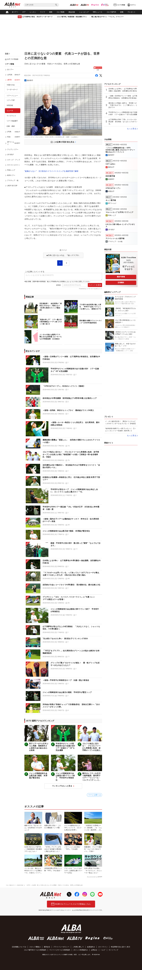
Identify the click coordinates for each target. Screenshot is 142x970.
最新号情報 (121, 277)
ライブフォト (11, 116)
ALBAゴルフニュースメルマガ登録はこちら (73, 904)
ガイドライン (103, 947)
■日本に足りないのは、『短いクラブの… (63, 255)
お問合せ (94, 950)
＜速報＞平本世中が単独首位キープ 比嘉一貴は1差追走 (66, 680)
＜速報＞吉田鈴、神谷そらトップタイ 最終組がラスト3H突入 (68, 410)
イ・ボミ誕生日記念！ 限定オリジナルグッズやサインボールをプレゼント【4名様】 (120, 422)
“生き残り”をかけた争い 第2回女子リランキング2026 (65, 638)
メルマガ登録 (121, 5)
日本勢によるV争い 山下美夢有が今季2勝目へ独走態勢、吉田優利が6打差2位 (122, 90)
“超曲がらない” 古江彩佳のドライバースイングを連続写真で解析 (51, 171)
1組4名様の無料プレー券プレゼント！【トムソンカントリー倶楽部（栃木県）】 (120, 430)
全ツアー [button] (15, 12)
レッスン (33, 12)
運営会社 (47, 947)
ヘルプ (103, 950)
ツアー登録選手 (12, 121)
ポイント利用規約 (79, 950)
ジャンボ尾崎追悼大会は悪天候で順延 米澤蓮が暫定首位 (66, 531)
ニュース (10, 111)
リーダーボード (12, 89)
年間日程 (10, 105)
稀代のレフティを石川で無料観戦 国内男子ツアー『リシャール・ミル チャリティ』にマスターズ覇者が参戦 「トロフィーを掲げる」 (91, 780)
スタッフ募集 (34, 947)
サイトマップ (113, 950)
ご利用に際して (78, 947)
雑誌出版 (72, 12)
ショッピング (84, 12)
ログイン (133, 5)
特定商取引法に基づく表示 (120, 947)
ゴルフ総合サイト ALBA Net (14, 885)
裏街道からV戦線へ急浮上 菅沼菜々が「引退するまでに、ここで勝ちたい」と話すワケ (122, 105)
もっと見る (131, 129)
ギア (24, 12)
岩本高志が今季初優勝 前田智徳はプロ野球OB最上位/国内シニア (70, 398)
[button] (63, 360)
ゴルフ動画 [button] (60, 12)
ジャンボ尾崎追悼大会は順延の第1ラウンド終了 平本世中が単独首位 (65, 776)
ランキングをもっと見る (62, 786)
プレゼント (131, 12)
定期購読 (121, 282)
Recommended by (92, 877)
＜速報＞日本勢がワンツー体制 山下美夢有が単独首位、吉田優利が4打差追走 (122, 97)
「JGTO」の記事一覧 (31, 885)
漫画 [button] (50, 12)
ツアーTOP (11, 100)
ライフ (42, 12)
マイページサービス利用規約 (59, 950)
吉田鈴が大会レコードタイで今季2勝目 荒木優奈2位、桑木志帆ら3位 (71, 585)
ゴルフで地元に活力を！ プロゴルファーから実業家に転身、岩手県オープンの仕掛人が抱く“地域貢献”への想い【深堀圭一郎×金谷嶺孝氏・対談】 (71, 454)
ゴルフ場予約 (111, 12)
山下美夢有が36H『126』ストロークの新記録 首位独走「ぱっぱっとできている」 (122, 122)
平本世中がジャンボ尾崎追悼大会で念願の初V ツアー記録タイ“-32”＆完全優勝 (66, 747)
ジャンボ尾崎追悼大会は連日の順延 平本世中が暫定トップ (67, 692)
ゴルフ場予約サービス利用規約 (35, 950)
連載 (121, 12)
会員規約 (90, 947)
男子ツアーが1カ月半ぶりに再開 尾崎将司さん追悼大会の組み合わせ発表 (38, 747)
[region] (13, 126)
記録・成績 (11, 126)
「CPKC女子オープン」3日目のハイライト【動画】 (64, 386)
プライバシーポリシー (61, 947)
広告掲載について (18, 947)
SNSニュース (97, 12)
